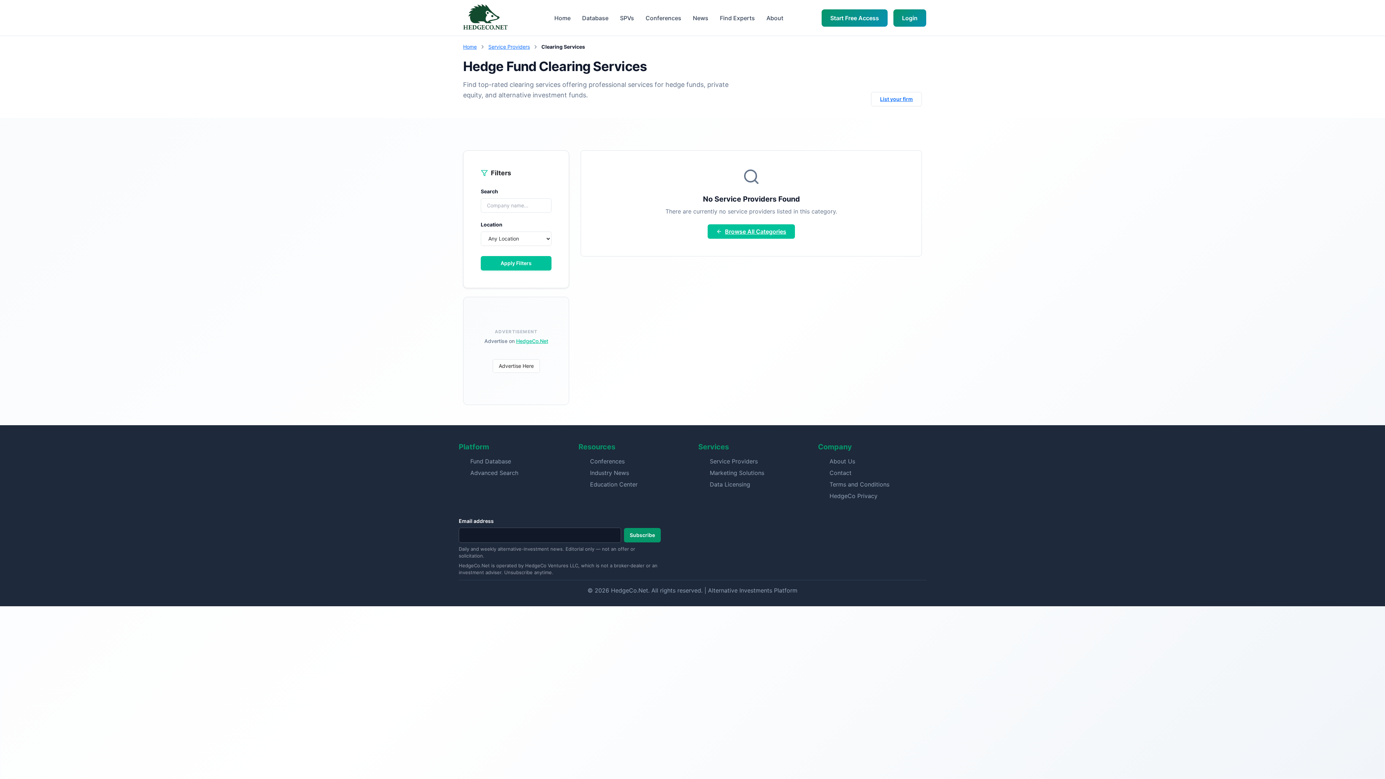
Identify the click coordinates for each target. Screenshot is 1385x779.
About (774, 18)
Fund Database (490, 461)
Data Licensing (730, 484)
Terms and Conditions (859, 484)
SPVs (627, 18)
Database (595, 18)
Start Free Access (854, 18)
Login (910, 18)
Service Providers (509, 47)
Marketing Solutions (737, 472)
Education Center (614, 484)
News (700, 18)
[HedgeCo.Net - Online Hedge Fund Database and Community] (485, 18)
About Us (842, 461)
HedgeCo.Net (532, 341)
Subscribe (642, 535)
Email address (476, 521)
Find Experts (737, 18)
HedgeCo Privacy (854, 495)
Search (489, 191)
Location (491, 224)
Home (562, 18)
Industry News (609, 472)
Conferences (663, 18)
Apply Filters (516, 263)
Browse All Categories (755, 231)
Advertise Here (516, 366)
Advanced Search (494, 472)
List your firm (896, 99)
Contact (841, 472)
